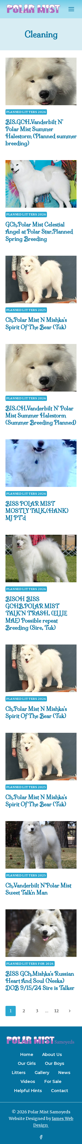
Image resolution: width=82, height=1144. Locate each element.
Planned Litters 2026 (26, 112)
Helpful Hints (28, 1090)
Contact (59, 1090)
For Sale (53, 1081)
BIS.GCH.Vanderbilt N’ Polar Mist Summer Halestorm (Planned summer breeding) (41, 132)
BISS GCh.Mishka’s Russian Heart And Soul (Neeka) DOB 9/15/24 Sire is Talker (39, 980)
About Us (52, 1054)
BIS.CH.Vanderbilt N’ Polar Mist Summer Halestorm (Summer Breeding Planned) (40, 415)
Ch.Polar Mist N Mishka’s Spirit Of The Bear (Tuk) (36, 323)
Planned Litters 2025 (26, 310)
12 (56, 1010)
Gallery (42, 1072)
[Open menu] (71, 9)
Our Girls (27, 1063)
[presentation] (41, 81)
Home (26, 1054)
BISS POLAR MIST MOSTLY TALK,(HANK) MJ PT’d (37, 510)
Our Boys (54, 1063)
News (64, 1072)
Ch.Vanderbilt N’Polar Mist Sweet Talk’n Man (38, 889)
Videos (27, 1081)
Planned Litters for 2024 (30, 963)
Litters (19, 1072)
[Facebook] (41, 1137)
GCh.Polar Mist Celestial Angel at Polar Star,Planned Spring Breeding (39, 231)
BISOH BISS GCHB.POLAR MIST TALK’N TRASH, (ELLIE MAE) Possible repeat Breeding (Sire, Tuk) (36, 613)
